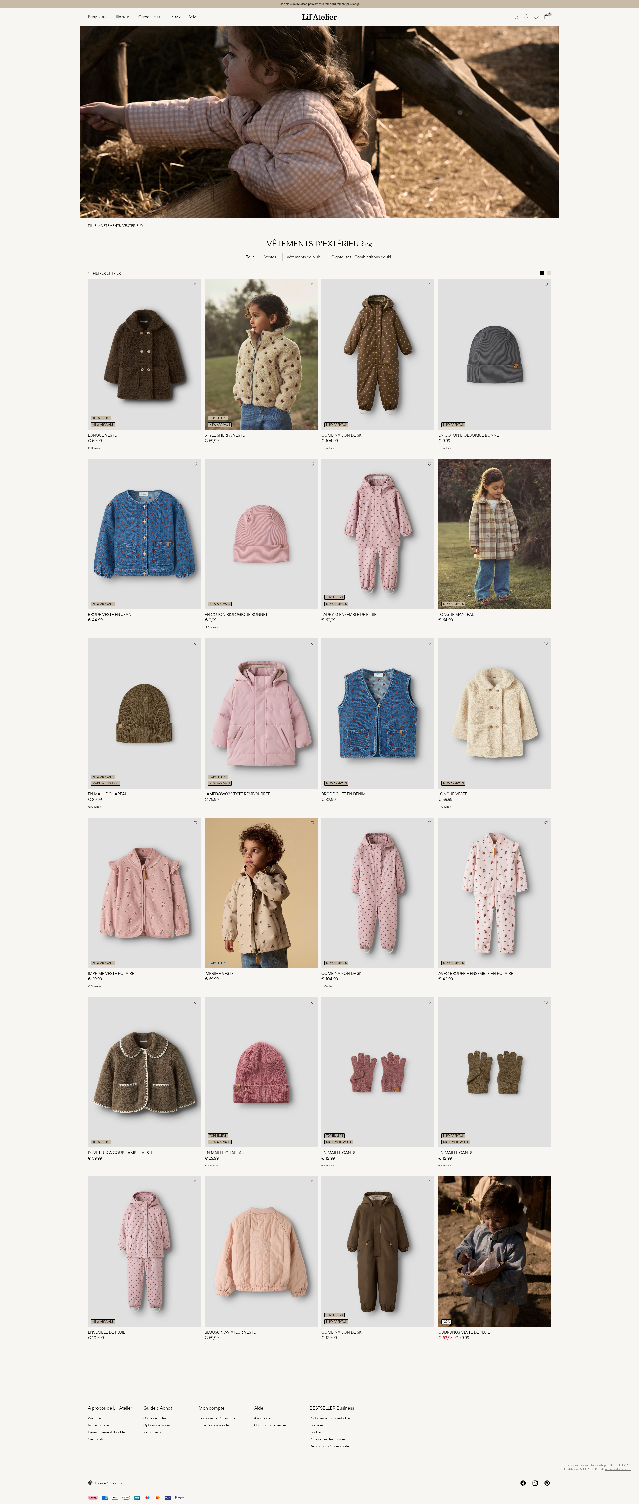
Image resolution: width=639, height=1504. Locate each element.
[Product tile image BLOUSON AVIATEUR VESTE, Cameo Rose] (261, 1251)
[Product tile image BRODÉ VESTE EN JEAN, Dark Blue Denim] (144, 534)
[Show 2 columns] (549, 273)
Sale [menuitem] (192, 17)
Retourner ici (153, 1432)
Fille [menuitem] (122, 16)
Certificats (96, 1439)
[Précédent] (92, 354)
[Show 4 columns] (542, 273)
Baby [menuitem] (97, 16)
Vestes (270, 257)
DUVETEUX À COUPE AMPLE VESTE (120, 1152)
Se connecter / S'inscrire (217, 1418)
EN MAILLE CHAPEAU (108, 794)
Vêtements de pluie (304, 257)
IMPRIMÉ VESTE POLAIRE (111, 973)
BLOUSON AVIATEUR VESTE (230, 1332)
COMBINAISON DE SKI (341, 435)
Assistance (262, 1418)
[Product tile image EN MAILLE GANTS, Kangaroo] (494, 1072)
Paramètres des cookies (327, 1439)
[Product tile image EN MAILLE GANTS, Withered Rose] (377, 1072)
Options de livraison (158, 1425)
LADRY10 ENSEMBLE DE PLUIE (348, 614)
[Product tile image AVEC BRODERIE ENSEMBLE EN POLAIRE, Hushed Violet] (494, 893)
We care (94, 1418)
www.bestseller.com (618, 1469)
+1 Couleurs (94, 447)
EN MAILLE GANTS (338, 1152)
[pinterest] (547, 1483)
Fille (92, 226)
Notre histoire (98, 1425)
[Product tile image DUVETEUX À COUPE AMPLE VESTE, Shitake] (144, 1072)
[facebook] (523, 1483)
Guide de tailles (154, 1418)
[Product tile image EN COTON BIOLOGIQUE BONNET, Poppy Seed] (494, 354)
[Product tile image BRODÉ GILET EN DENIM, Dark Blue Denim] (377, 713)
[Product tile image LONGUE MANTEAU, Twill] (494, 534)
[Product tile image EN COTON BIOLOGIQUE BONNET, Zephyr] (261, 534)
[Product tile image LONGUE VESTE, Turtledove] (494, 713)
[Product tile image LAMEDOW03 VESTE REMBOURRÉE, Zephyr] (261, 713)
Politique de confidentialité (330, 1418)
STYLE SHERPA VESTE (225, 435)
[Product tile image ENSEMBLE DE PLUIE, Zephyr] (144, 1251)
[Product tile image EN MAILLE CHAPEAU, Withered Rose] (261, 1072)
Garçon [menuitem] (149, 16)
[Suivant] (196, 354)
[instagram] (535, 1483)
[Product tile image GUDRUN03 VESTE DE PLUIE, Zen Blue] (494, 1251)
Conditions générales (270, 1425)
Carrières (316, 1425)
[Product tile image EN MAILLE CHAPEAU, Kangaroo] (144, 713)
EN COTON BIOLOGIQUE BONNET (469, 435)
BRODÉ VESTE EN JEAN (109, 614)
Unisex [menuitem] (175, 17)
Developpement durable (106, 1432)
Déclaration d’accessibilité (329, 1446)
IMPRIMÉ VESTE (219, 973)
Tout (250, 257)
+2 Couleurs (94, 806)
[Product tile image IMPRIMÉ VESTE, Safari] (261, 893)
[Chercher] (516, 17)
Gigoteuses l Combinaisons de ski (361, 257)
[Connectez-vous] (526, 17)
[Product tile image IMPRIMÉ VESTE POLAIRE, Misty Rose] (144, 893)
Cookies (316, 1432)
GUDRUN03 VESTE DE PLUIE (464, 1332)
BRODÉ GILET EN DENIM (343, 794)
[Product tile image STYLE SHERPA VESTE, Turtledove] (261, 354)
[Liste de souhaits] (536, 17)
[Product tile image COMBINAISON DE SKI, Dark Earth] (377, 354)
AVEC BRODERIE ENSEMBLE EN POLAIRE (475, 973)
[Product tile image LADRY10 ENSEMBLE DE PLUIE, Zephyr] (377, 534)
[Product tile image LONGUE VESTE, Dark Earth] (144, 354)
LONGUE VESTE (102, 435)
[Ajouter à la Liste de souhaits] (196, 284)
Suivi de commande (214, 1425)
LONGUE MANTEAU (456, 614)
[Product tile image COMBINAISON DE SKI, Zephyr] (377, 893)
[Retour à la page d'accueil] (319, 17)
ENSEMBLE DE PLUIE (106, 1332)
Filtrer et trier (107, 273)
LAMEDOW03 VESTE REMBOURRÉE (237, 794)
